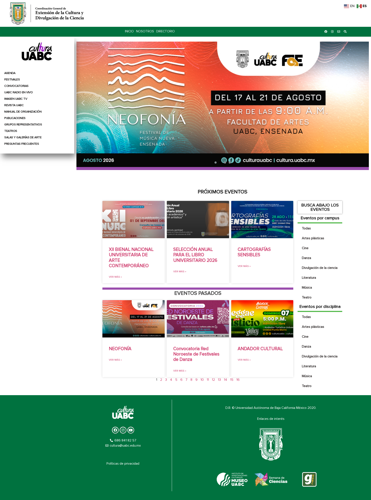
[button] (222, 103)
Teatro (307, 297)
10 (202, 380)
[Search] (345, 32)
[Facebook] (325, 32)
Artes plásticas (313, 238)
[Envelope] (338, 32)
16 (238, 380)
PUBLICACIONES (15, 118)
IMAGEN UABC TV (15, 99)
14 (225, 380)
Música (307, 287)
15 (231, 380)
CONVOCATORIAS (16, 86)
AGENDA (9, 73)
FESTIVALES (12, 79)
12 (213, 380)
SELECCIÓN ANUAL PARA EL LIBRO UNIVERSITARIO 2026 (195, 255)
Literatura (309, 278)
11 (208, 380)
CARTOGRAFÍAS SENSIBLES (254, 252)
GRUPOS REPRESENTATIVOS (23, 124)
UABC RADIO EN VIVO (18, 92)
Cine (305, 248)
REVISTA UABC (14, 105)
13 (219, 380)
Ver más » (115, 277)
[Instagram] (332, 32)
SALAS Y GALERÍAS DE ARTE (22, 137)
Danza (306, 258)
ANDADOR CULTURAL (260, 348)
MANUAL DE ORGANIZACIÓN (22, 111)
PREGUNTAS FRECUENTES (21, 144)
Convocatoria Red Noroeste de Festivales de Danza (196, 354)
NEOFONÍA (120, 348)
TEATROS (10, 131)
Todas (306, 228)
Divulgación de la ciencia (320, 268)
